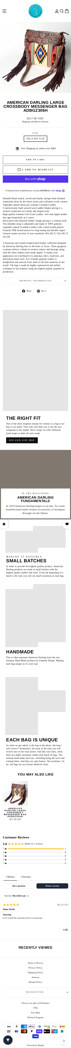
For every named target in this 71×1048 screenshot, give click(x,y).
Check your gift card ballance (35, 1003)
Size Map (35, 1013)
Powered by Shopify (35, 1045)
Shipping (26, 122)
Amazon (35, 977)
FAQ (35, 1008)
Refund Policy (35, 982)
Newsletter (34, 992)
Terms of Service (35, 963)
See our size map (22, 440)
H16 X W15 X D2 (36, 138)
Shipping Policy (35, 972)
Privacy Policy (35, 968)
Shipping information (35, 281)
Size (35, 133)
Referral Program (36, 1017)
